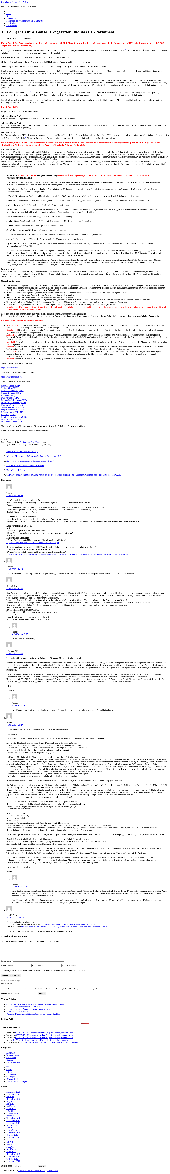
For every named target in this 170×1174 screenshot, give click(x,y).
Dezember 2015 (13, 1099)
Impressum (11, 18)
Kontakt (9, 16)
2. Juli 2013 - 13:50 (14, 495)
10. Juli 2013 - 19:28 (15, 917)
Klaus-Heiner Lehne (15, 470)
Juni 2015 (10, 1106)
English (9, 1060)
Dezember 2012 (13, 1154)
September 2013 (13, 1137)
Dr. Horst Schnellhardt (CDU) (13, 402)
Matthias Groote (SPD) (10, 386)
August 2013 (11, 1140)
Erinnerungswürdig (14, 1062)
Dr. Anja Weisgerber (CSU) (12, 405)
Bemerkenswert (13, 1055)
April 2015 (11, 1108)
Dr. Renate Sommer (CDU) (12, 419)
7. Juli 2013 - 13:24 (20, 886)
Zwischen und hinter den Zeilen (14, 2)
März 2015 (11, 1111)
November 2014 (13, 1120)
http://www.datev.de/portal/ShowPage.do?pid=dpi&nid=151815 (68, 924)
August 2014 (11, 1125)
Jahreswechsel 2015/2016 (17, 1011)
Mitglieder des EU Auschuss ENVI (21, 451)
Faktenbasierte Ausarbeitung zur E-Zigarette (24, 21)
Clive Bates (11, 1057)
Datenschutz (11, 25)
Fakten (9, 1067)
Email (34, 965)
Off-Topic (10, 1077)
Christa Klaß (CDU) (9, 388)
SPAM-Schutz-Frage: (10, 980)
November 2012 (13, 1156)
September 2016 (13, 1094)
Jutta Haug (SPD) (8, 414)
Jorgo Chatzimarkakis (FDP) (13, 410)
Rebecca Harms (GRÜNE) (12, 412)
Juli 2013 (10, 1142)
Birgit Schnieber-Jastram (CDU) (14, 417)
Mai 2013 (10, 1147)
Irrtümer (9, 1072)
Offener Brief (12, 1079)
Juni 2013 (10, 1144)
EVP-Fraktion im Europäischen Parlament (24, 465)
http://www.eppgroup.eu (11, 377)
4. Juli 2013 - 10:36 (20, 705)
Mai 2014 (10, 1128)
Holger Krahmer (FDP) (11, 393)
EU (7, 1065)
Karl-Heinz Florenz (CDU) (12, 390)
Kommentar (7, 961)
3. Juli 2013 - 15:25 (20, 634)
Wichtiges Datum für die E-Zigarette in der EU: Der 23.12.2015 (33, 1014)
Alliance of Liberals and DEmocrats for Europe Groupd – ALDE (33, 456)
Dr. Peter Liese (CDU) (10, 398)
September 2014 (13, 1123)
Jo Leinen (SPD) (8, 395)
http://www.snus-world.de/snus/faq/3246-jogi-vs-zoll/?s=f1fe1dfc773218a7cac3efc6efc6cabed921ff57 (64, 927)
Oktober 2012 (12, 1159)
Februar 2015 (12, 1113)
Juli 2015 (10, 1104)
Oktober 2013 (12, 1135)
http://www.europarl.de (10, 368)
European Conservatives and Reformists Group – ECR (29, 461)
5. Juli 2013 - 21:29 (14, 725)
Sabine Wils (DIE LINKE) (12, 407)
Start (8, 11)
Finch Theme (52, 1170)
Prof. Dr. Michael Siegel (16, 1081)
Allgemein (10, 1053)
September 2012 (13, 1161)
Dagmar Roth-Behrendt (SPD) (14, 400)
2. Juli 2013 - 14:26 (14, 569)
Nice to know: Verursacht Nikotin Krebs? (23, 1007)
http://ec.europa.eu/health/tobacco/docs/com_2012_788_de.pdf (32, 542)
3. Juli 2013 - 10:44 (14, 588)
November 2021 (13, 1092)
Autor (8, 13)
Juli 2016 (10, 1096)
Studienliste (11, 23)
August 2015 (11, 1101)
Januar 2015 (11, 1116)
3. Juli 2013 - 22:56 (14, 653)
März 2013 (11, 1151)
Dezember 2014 (13, 1118)
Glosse (9, 1069)
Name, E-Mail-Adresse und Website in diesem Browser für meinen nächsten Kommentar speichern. (46, 970)
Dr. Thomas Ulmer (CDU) (12, 422)
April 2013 (11, 1149)
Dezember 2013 (13, 1132)
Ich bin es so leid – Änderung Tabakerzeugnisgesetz (28, 1009)
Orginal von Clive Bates (30, 442)
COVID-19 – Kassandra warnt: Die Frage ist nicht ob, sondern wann (35, 1004)
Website (65, 965)
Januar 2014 (11, 1130)
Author (4, 965)
